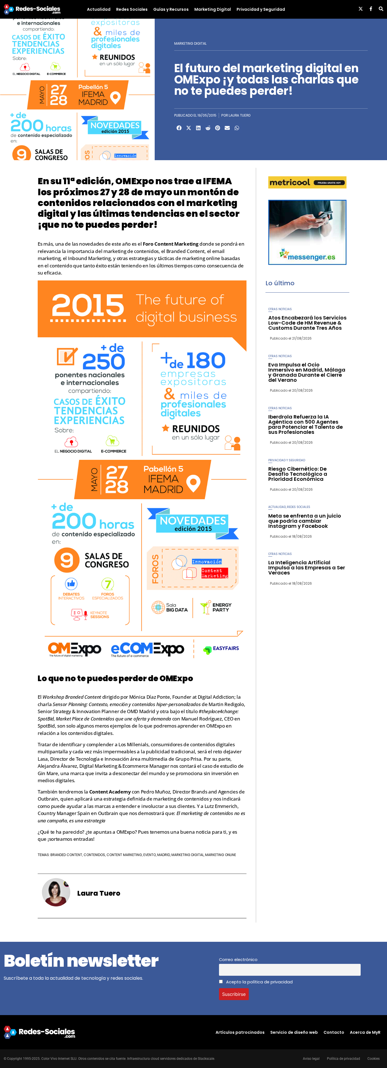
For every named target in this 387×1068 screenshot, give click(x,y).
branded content (66, 854)
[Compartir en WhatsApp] (237, 128)
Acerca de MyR (365, 1032)
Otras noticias (280, 309)
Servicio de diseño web (294, 1032)
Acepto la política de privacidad (259, 982)
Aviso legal (311, 1059)
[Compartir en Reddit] (208, 128)
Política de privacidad (343, 1059)
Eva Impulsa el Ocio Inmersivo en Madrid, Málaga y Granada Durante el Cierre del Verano (306, 372)
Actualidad (98, 9)
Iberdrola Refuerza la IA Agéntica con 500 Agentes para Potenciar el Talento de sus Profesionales (305, 424)
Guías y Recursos (171, 9)
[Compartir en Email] (227, 128)
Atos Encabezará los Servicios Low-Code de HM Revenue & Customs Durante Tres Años (307, 322)
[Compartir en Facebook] (179, 128)
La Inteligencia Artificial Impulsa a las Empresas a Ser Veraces (306, 567)
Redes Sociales (132, 9)
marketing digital (187, 854)
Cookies (373, 1059)
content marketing (124, 854)
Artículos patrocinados (240, 1032)
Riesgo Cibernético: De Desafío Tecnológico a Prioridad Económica (297, 473)
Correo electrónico (238, 959)
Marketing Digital (212, 9)
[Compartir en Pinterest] (217, 128)
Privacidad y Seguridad (261, 9)
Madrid (163, 854)
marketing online (220, 854)
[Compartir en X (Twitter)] (189, 128)
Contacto (334, 1032)
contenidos (94, 854)
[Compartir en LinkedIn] (198, 128)
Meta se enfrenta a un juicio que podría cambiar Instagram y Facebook (304, 520)
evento (149, 854)
